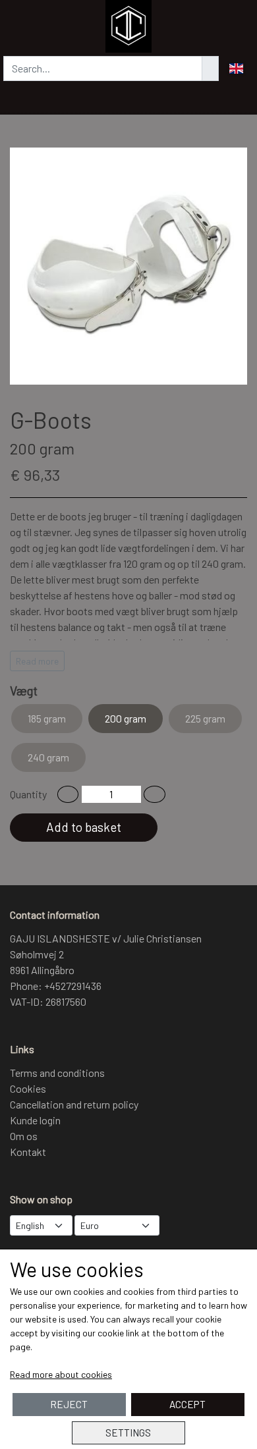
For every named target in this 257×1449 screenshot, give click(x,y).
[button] (67, 794)
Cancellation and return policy (74, 1104)
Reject (69, 1404)
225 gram (205, 718)
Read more (37, 661)
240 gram (48, 757)
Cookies (28, 1088)
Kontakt (28, 1151)
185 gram (47, 718)
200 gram (125, 718)
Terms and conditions (57, 1072)
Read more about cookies (61, 1374)
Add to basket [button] (83, 826)
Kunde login (35, 1120)
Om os (24, 1136)
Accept (187, 1404)
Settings (128, 1432)
